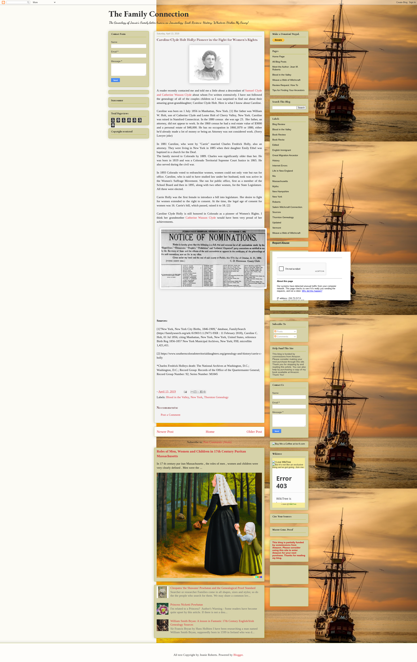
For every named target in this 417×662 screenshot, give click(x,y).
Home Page (278, 56)
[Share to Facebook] (201, 391)
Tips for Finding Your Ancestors (288, 90)
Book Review (279, 134)
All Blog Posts (279, 61)
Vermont (276, 227)
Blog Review (278, 124)
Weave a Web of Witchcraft (286, 80)
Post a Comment (170, 414)
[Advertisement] (331, 573)
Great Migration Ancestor (285, 155)
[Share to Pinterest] (204, 391)
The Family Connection (148, 13)
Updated (276, 222)
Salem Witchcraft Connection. (287, 207)
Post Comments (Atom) (217, 442)
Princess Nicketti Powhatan (186, 604)
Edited (275, 145)
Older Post (254, 432)
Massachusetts (280, 181)
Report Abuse (280, 242)
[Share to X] (198, 391)
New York (196, 397)
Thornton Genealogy (216, 397)
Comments (282, 336)
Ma (274, 176)
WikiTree (292, 504)
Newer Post (165, 432)
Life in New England (282, 170)
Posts (279, 331)
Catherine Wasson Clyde (201, 217)
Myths (275, 186)
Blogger (238, 654)
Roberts (276, 202)
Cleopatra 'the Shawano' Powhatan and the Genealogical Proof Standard (212, 588)
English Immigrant (281, 150)
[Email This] (192, 391)
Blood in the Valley (177, 397)
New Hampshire (280, 191)
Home (210, 432)
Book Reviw (278, 139)
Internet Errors (279, 165)
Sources (276, 212)
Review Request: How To (285, 85)
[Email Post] (185, 391)
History (276, 160)
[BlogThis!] (195, 391)
